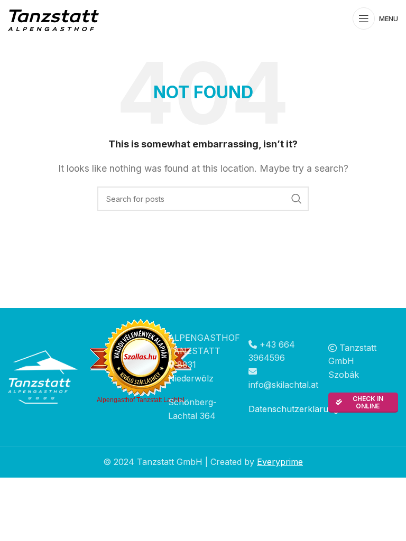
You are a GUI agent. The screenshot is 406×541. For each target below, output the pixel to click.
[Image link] (43, 376)
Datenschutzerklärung (293, 409)
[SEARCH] (296, 198)
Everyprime (280, 461)
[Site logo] (55, 17)
